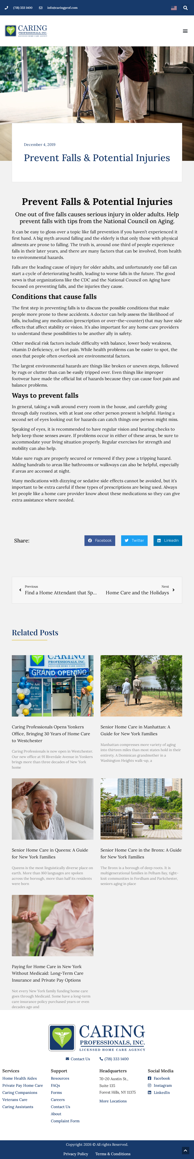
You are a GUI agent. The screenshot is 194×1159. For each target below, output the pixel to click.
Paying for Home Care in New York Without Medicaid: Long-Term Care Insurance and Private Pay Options (48, 973)
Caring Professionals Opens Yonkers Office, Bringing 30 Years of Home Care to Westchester (51, 733)
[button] (185, 8)
